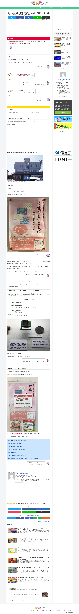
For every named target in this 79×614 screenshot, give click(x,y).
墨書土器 (23, 503)
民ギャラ (31, 503)
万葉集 (16, 503)
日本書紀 (27, 503)
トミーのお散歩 (42, 610)
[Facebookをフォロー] (17, 483)
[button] (71, 29)
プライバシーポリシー (63, 610)
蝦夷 (45, 503)
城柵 (19, 503)
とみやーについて (49, 610)
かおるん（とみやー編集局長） (23, 473)
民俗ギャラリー (36, 503)
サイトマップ (55, 610)
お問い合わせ (70, 610)
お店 (34, 610)
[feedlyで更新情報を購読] (20, 483)
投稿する (63, 112)
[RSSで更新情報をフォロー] (22, 483)
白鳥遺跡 (41, 503)
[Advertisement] (28, 28)
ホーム (31, 610)
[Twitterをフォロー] (16, 483)
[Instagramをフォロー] (19, 483)
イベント (37, 610)
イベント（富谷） (11, 503)
